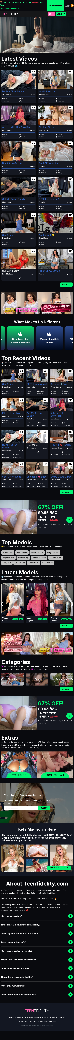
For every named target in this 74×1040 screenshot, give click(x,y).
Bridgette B (33, 563)
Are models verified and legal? (16, 968)
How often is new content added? (17, 977)
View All (66, 285)
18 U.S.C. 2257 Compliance (27, 1021)
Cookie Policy (28, 1017)
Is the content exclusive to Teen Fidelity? (20, 925)
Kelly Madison (53, 553)
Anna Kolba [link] (43, 166)
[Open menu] (70, 14)
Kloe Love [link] (42, 274)
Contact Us (61, 1017)
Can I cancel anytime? (11, 916)
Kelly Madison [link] (7, 274)
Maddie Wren (55, 558)
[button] (72, 604)
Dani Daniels (47, 563)
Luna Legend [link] (7, 130)
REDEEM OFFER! (55, 5)
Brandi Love (8, 553)
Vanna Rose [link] (6, 94)
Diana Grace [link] (6, 238)
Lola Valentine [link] (56, 480)
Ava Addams (22, 553)
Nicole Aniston (37, 553)
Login (51, 14)
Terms (19, 1017)
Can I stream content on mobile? (16, 951)
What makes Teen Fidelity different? (18, 994)
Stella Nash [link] (6, 202)
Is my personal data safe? (13, 942)
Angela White (8, 558)
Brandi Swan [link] (43, 238)
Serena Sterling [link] (44, 130)
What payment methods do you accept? (20, 933)
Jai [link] (3, 166)
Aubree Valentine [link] (33, 480)
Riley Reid (7, 563)
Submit (44, 808)
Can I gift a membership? (13, 986)
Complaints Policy (41, 1017)
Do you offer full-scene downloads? (18, 959)
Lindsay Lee (20, 563)
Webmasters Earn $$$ (48, 1021)
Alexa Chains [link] (56, 387)
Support (12, 1017)
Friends (52, 1017)
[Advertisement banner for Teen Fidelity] (37, 303)
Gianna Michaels (39, 558)
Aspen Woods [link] (44, 94)
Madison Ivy (23, 558)
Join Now (61, 14)
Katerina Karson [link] (57, 448)
